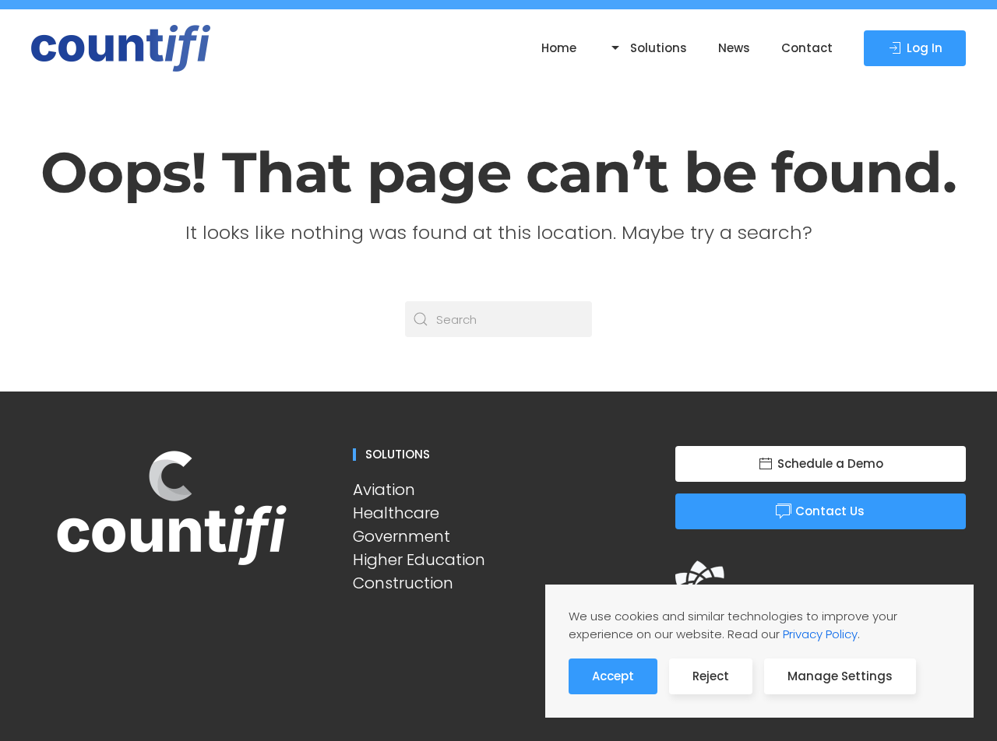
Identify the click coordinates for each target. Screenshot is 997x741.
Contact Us (830, 511)
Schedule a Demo (830, 463)
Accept (613, 676)
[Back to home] (123, 48)
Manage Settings (840, 676)
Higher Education (419, 560)
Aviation (384, 489)
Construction (403, 583)
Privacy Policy (820, 634)
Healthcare (396, 513)
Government (401, 536)
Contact (807, 48)
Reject (710, 676)
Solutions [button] (658, 48)
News (734, 48)
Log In (924, 48)
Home (558, 48)
